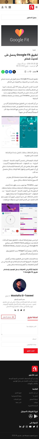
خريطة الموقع (34, 399)
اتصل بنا (35, 396)
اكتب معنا (18, 402)
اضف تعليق (30, 351)
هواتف (36, 402)
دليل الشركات (17, 399)
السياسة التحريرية (33, 406)
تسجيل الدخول (7, 317)
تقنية (34, 50)
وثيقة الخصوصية (16, 396)
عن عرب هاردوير (33, 393)
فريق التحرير (18, 393)
